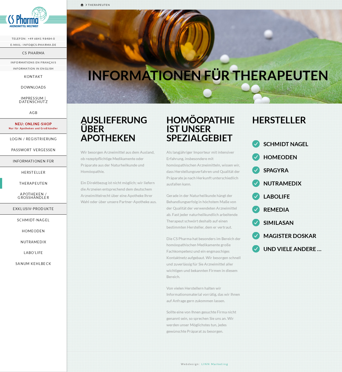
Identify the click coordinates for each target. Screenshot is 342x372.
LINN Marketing (214, 364)
